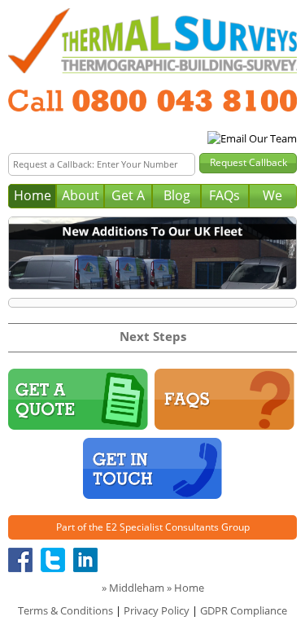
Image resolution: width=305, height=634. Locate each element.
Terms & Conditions (65, 610)
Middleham (136, 587)
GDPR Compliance (243, 610)
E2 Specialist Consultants (162, 527)
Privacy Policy (157, 610)
